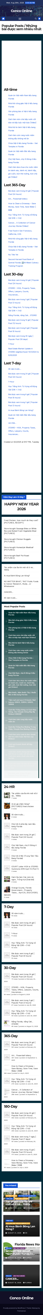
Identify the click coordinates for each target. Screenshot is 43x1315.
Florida (28, 1208)
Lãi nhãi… (12, 423)
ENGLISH (8, 1248)
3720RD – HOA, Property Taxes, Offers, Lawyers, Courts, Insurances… (22, 291)
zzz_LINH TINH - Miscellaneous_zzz (18, 1223)
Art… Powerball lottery (17, 199)
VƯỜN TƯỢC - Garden (21, 1198)
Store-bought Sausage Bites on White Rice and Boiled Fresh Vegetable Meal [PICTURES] (20, 530)
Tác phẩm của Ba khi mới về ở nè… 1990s (19, 1203)
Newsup (35, 1308)
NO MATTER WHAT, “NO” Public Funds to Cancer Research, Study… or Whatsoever (21, 583)
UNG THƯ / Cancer (19, 1248)
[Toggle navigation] (20, 18)
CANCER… (8, 592)
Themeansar (21, 1311)
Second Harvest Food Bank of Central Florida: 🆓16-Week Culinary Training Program (23, 262)
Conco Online (21, 11)
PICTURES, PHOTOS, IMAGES (27, 1195)
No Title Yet (13, 255)
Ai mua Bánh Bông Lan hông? (21, 410)
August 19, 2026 (15, 1258)
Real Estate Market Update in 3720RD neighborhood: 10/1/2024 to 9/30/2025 (23, 352)
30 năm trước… (14, 369)
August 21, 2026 (15, 1233)
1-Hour (11, 344)
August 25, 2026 (15, 1208)
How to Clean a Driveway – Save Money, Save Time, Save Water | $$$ (22, 206)
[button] (36, 19)
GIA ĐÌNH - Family (11, 1195)
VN (26, 1233)
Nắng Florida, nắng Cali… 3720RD (22, 315)
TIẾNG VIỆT (9, 1198)
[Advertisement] (21, 65)
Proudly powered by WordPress (14, 1308)
